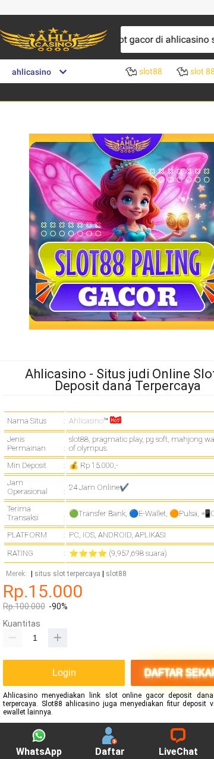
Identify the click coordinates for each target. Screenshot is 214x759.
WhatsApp (39, 751)
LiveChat (178, 751)
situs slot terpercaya (67, 574)
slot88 (116, 574)
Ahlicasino (86, 420)
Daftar (110, 751)
